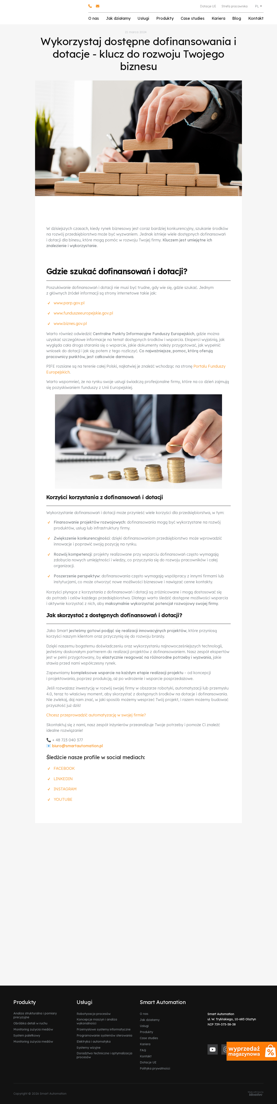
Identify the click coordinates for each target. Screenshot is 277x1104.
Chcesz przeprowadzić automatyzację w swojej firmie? (96, 715)
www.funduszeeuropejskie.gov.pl (83, 313)
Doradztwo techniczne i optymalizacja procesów (104, 1055)
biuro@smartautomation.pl (77, 745)
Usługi (143, 18)
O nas (93, 18)
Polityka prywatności (155, 1068)
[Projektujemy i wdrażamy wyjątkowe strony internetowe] (256, 1093)
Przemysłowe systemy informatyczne (103, 1029)
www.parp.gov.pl (69, 302)
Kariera (218, 18)
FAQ (143, 1050)
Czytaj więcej (66, 952)
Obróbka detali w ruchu (30, 1023)
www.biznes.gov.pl (70, 323)
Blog (236, 18)
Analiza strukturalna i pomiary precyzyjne (35, 1015)
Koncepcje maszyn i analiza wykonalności (97, 1021)
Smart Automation (163, 1002)
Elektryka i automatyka (94, 1041)
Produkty (165, 18)
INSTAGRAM (65, 788)
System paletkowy (26, 1035)
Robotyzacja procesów (94, 1014)
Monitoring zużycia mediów (33, 1029)
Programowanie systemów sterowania (104, 1035)
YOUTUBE (63, 799)
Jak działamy (118, 18)
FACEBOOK (64, 768)
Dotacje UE (208, 6)
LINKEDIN (63, 778)
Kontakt (256, 18)
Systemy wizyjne (88, 1048)
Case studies (193, 18)
